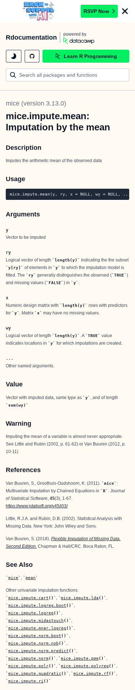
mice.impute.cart (28, 598)
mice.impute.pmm (80, 658)
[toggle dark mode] (14, 56)
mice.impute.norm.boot (34, 635)
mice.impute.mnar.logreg (37, 628)
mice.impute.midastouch (36, 620)
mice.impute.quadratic (34, 673)
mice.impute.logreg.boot (37, 605)
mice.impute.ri (26, 681)
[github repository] (32, 56)
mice (13, 577)
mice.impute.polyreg (85, 666)
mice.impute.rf (91, 673)
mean (31, 577)
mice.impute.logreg (31, 613)
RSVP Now (96, 11)
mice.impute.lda (80, 598)
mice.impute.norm (28, 658)
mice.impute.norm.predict (38, 651)
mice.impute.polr (28, 666)
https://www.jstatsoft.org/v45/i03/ (37, 505)
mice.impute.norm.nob (33, 643)
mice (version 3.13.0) (36, 103)
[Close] (125, 11)
